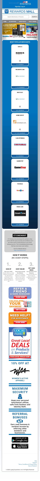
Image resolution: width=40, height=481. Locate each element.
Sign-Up (17, 6)
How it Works (32, 21)
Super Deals (22, 21)
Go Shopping (12, 21)
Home (4, 21)
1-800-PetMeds (20, 138)
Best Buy (20, 92)
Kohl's (20, 46)
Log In (23, 6)
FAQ (36, 461)
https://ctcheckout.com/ (20, 250)
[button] (5, 31)
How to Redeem (32, 466)
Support (35, 462)
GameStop (20, 161)
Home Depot (20, 115)
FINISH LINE (20, 207)
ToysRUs (20, 184)
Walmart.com (20, 69)
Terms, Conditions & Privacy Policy (28, 464)
